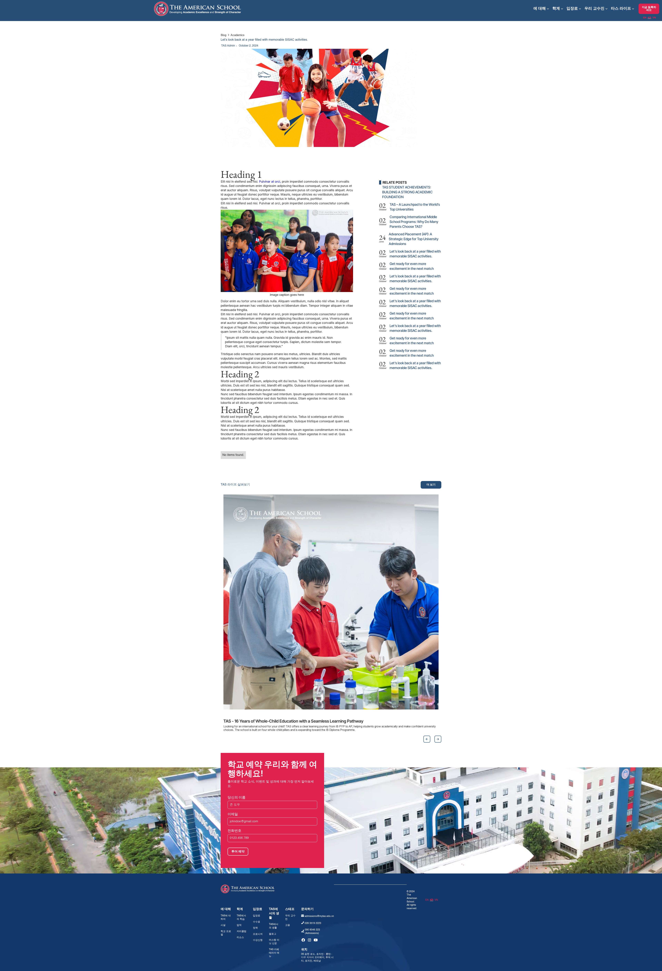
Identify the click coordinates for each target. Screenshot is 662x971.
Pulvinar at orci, (270, 181)
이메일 (233, 814)
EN (644, 18)
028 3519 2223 (313, 923)
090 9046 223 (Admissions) (312, 931)
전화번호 (234, 831)
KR (649, 18)
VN (654, 18)
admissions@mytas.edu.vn (319, 916)
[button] (541, 8)
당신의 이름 (236, 797)
